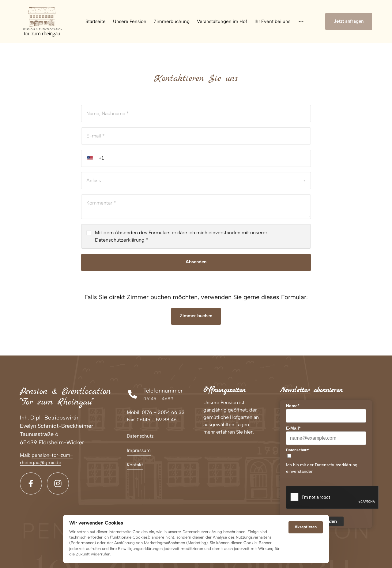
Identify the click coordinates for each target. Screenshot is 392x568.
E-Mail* (293, 428)
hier (248, 432)
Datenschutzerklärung (120, 240)
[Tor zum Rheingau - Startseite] (42, 21)
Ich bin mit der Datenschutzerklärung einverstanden (321, 468)
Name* (292, 405)
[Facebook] (31, 483)
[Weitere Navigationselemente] (301, 21)
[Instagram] (58, 483)
